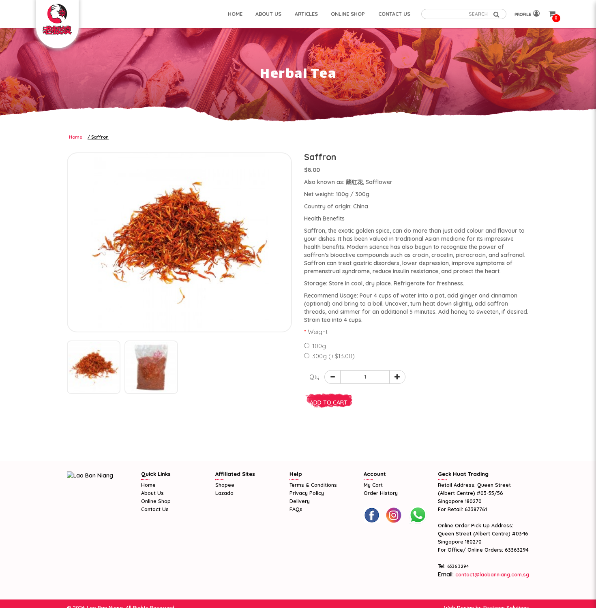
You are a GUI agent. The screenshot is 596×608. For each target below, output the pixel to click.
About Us (152, 493)
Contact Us (155, 509)
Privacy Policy (306, 493)
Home (75, 137)
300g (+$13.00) (333, 356)
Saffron (100, 137)
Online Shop (156, 501)
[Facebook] (372, 515)
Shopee (224, 485)
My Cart (373, 485)
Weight (318, 332)
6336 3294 (458, 566)
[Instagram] (394, 515)
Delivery (299, 501)
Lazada (224, 493)
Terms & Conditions (313, 485)
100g (319, 346)
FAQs (295, 509)
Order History (381, 493)
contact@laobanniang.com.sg (491, 574)
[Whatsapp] (417, 515)
